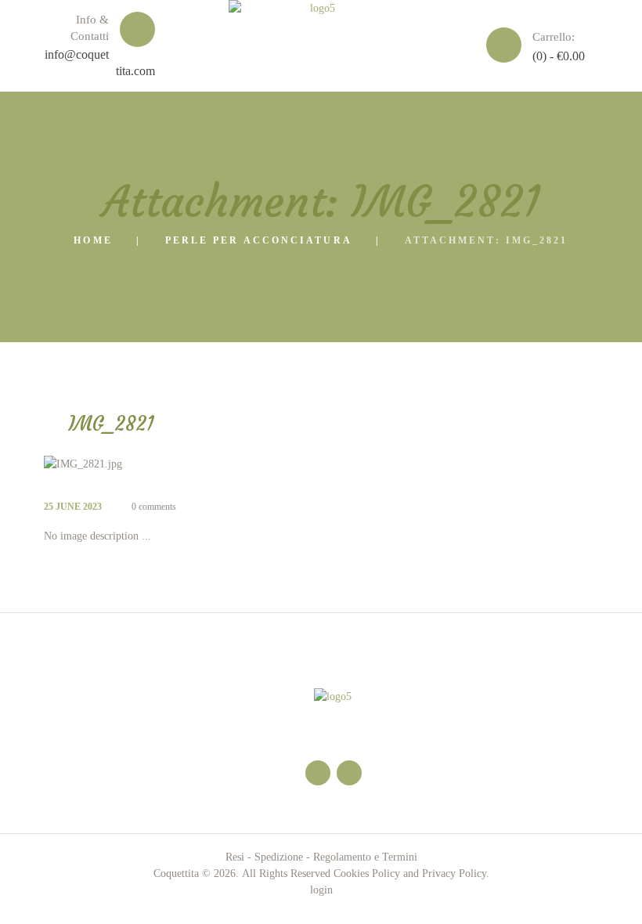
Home (93, 240)
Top (605, 887)
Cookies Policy (367, 873)
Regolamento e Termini (365, 857)
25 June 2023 (73, 506)
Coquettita (176, 873)
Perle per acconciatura (258, 240)
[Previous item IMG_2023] (182, 464)
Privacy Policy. (455, 873)
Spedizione (278, 857)
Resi (234, 857)
